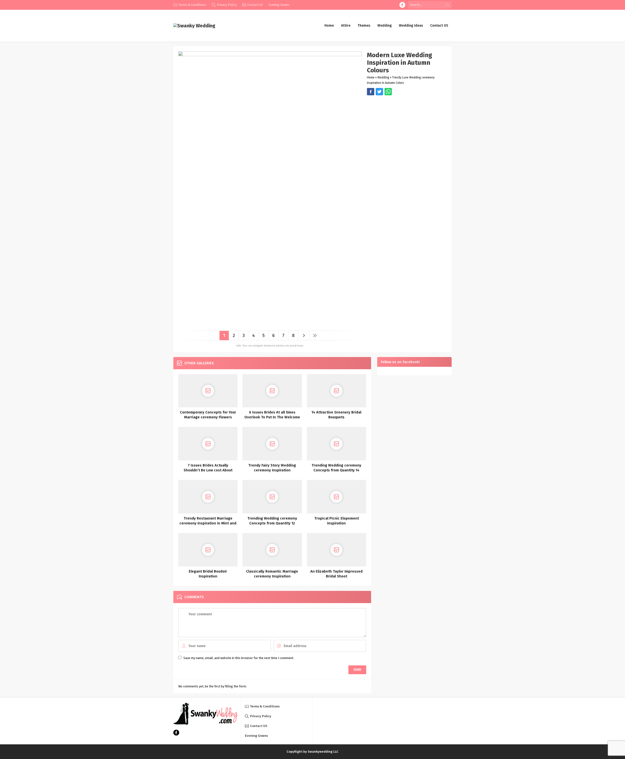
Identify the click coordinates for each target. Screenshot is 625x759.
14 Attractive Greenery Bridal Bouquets (336, 414)
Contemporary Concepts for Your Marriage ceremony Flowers (208, 414)
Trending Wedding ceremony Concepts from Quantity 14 (336, 467)
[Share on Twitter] (388, 91)
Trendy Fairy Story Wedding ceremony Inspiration (272, 467)
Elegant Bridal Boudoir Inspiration (208, 573)
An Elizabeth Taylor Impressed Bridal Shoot (336, 573)
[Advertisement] (407, 129)
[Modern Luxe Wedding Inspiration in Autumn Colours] (270, 325)
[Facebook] (402, 5)
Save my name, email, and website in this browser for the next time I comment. (238, 658)
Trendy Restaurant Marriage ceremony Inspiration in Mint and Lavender (207, 523)
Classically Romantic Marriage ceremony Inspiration (272, 573)
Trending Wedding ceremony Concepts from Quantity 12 (272, 520)
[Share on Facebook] (370, 91)
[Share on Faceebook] (379, 91)
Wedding (383, 77)
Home (371, 77)
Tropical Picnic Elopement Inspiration (336, 520)
